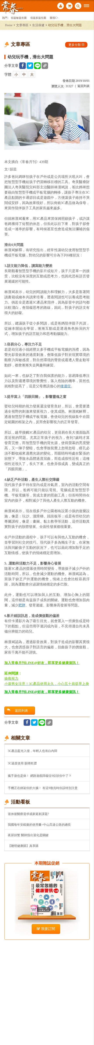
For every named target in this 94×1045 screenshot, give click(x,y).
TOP (87, 1027)
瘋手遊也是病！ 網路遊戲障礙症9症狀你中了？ (39, 775)
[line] (37, 65)
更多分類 (74, 44)
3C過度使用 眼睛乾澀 (22, 763)
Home (8, 25)
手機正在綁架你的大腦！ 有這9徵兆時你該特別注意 (43, 788)
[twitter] (30, 65)
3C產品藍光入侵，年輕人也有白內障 (32, 751)
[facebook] (22, 65)
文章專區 (22, 25)
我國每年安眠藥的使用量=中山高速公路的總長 (39, 824)
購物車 (69, 6)
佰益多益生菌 (38, 18)
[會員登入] (60, 6)
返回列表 (83, 86)
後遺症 (65, 386)
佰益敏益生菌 (19, 18)
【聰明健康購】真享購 (23, 846)
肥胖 (21, 605)
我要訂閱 (48, 929)
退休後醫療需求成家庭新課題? (28, 814)
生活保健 (38, 25)
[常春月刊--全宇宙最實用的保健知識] (12, 7)
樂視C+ (54, 18)
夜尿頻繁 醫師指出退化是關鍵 (28, 835)
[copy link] (45, 65)
